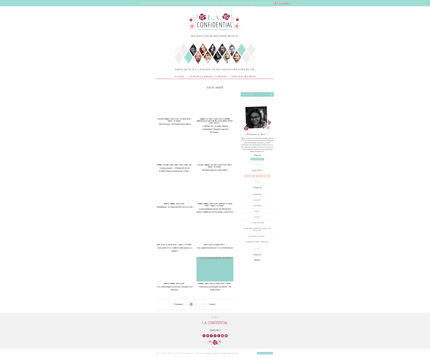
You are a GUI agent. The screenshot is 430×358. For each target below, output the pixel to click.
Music (230, 165)
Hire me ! (257, 260)
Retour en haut (264, 353)
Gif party (209, 119)
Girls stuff (174, 119)
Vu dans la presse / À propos (208, 76)
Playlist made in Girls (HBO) (215, 170)
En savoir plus (284, 3)
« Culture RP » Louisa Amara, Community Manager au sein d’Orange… (215, 129)
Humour (222, 204)
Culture (160, 119)
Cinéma (159, 165)
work (229, 283)
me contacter (257, 159)
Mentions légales (230, 353)
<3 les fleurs (257, 223)
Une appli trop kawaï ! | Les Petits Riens (215, 247)
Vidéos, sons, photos (257, 242)
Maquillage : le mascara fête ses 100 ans (175, 206)
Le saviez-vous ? (185, 119)
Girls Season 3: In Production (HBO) (175, 124)
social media (222, 121)
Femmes (167, 119)
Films (172, 165)
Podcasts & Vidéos (244, 76)
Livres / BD (187, 165)
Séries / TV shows (174, 121)
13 (204, 304)
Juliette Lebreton (213, 353)
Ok (275, 3)
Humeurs (257, 194)
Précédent (178, 304)
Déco (257, 211)
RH (216, 121)
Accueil (179, 76)
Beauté (166, 204)
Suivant (212, 304)
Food (257, 217)
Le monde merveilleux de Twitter (213, 120)
